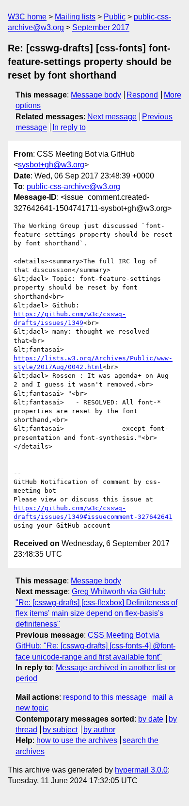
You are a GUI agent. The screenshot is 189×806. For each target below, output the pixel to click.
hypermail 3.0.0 (141, 770)
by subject (60, 729)
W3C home (27, 17)
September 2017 (100, 27)
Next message (112, 117)
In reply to (69, 127)
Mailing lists (75, 17)
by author (99, 729)
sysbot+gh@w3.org (51, 165)
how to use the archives (76, 740)
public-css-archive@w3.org (73, 186)
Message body (96, 95)
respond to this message (105, 697)
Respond (142, 95)
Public (115, 17)
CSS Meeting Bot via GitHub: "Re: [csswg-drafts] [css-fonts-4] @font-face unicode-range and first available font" (95, 646)
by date (150, 719)
